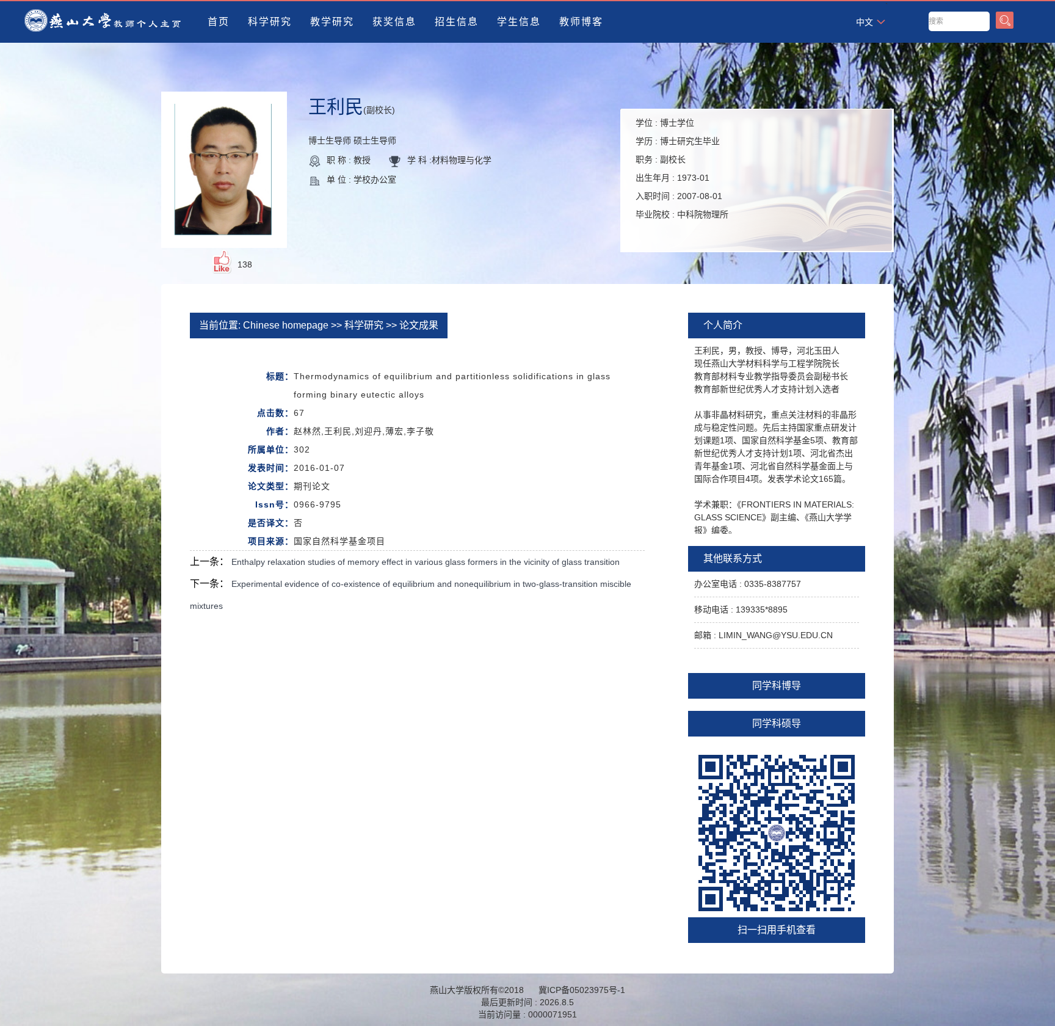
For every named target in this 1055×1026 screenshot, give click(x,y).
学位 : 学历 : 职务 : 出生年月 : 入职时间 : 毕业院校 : (682, 168)
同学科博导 (776, 685)
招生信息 (457, 21)
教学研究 (332, 21)
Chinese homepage (285, 325)
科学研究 (270, 21)
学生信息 (519, 21)
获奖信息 (394, 21)
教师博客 (581, 21)
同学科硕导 (776, 723)
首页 (219, 21)
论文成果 (418, 325)
